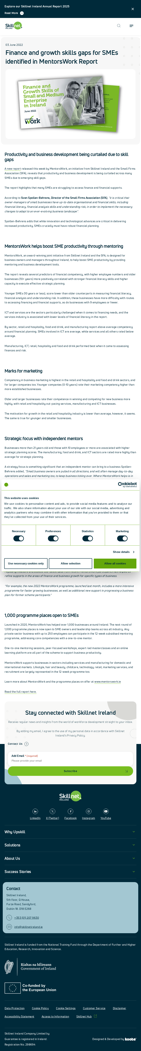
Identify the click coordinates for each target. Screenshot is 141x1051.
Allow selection (70, 563)
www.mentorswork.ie (107, 682)
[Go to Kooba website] (130, 1039)
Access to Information (55, 1016)
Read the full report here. (21, 692)
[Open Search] (119, 26)
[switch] (53, 538)
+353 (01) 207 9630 (26, 918)
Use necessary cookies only (26, 563)
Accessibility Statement (19, 1016)
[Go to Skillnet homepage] (14, 26)
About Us (12, 858)
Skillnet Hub (84, 1016)
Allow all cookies (115, 563)
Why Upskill (15, 831)
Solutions (13, 845)
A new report (13, 169)
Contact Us (15, 743)
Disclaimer (119, 1008)
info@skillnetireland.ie (28, 927)
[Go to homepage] (70, 796)
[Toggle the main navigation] (131, 26)
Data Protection (15, 1008)
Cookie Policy (40, 1008)
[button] (132, 9)
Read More (11, 13)
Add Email (25, 756)
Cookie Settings (66, 1008)
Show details (121, 551)
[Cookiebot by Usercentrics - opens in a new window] (121, 484)
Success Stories (18, 871)
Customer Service (94, 1008)
